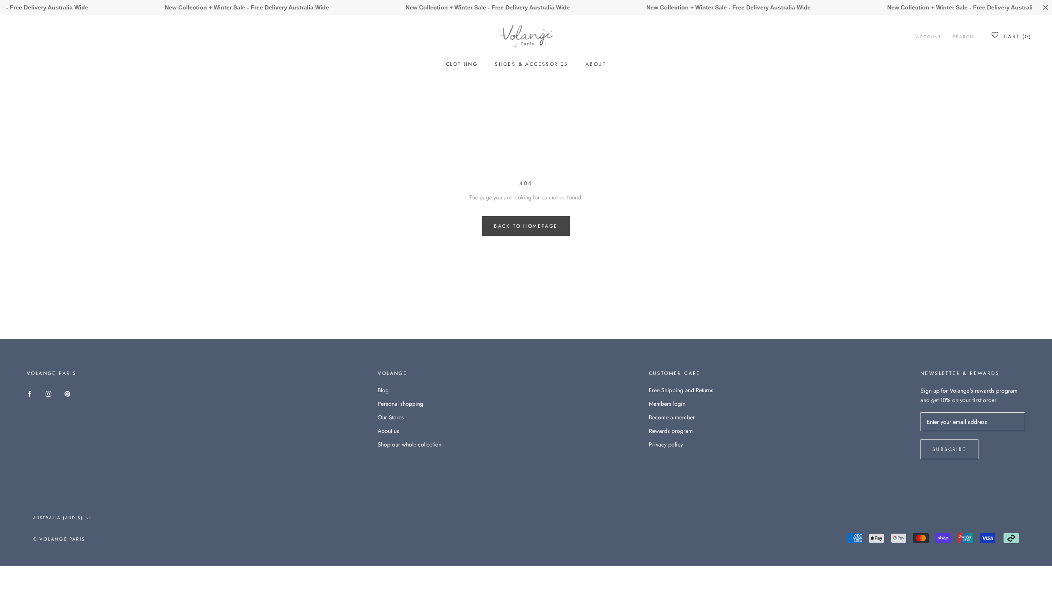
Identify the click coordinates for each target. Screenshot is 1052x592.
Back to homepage (526, 226)
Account (928, 37)
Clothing (462, 64)
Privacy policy (666, 444)
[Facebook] (29, 393)
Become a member (672, 417)
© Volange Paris (59, 539)
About (596, 64)
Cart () (1017, 36)
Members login (667, 404)
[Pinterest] (67, 393)
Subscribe (949, 449)
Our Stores (391, 417)
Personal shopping (400, 404)
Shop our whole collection (409, 444)
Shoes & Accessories (531, 64)
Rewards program (671, 431)
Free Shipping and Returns (681, 390)
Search (963, 37)
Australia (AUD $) (58, 518)
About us (388, 431)
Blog (383, 390)
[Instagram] (48, 393)
